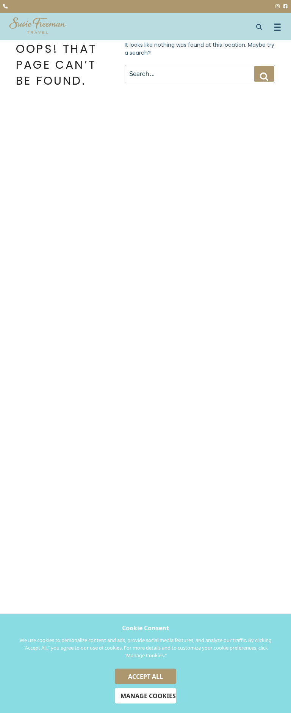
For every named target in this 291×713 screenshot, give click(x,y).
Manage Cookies (148, 696)
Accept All (145, 676)
